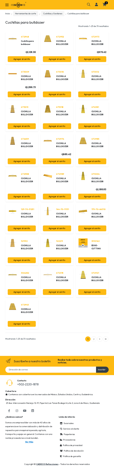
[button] (88, 4)
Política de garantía (72, 456)
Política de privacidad (72, 445)
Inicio (7, 13)
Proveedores (69, 439)
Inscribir (102, 369)
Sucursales (69, 423)
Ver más (29, 442)
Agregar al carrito (22, 59)
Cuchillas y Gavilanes (52, 13)
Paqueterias (69, 434)
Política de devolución (74, 450)
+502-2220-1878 (28, 384)
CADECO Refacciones (47, 464)
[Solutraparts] (18, 4)
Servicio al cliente (71, 428)
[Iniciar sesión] (96, 4)
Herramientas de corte (25, 13)
